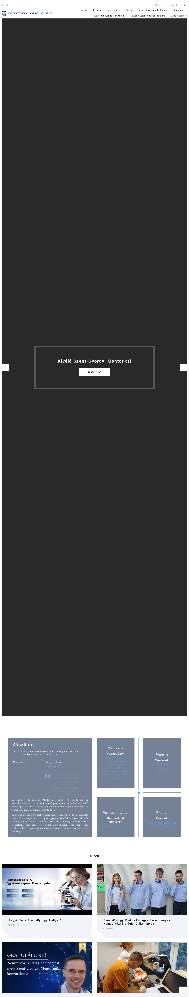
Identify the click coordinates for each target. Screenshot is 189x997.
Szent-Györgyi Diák (115, 758)
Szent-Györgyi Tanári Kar (162, 826)
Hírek (129, 10)
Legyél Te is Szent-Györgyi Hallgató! (35, 920)
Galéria (116, 10)
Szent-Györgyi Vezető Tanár (161, 822)
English (174, 5)
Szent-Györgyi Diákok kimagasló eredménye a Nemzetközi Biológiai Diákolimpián (137, 922)
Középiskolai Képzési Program (147, 15)
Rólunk (83, 10)
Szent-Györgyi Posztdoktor (115, 771)
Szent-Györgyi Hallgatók (115, 761)
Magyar (159, 5)
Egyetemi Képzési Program (109, 15)
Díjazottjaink (177, 15)
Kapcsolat (178, 10)
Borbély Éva (94, 372)
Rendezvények (101, 10)
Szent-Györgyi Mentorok (161, 764)
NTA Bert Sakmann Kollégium (151, 10)
